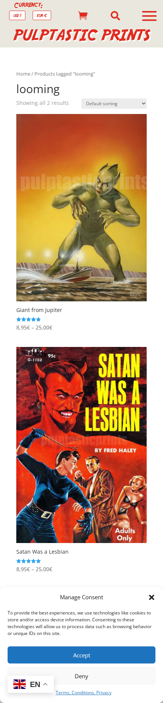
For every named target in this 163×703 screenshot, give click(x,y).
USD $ (17, 15)
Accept (81, 655)
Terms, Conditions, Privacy (83, 692)
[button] (151, 597)
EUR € (42, 15)
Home (23, 73)
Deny (81, 676)
